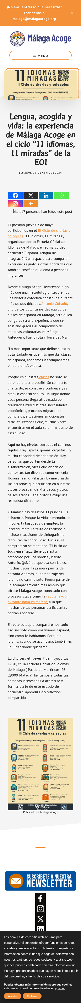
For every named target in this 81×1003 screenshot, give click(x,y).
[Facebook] (15, 195)
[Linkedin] (46, 195)
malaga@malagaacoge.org (34, 18)
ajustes (60, 988)
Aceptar (12, 996)
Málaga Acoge (40, 38)
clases (43, 377)
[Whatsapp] (61, 195)
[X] (30, 195)
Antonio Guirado (53, 303)
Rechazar (32, 996)
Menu (43, 56)
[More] (30, 203)
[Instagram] (15, 203)
